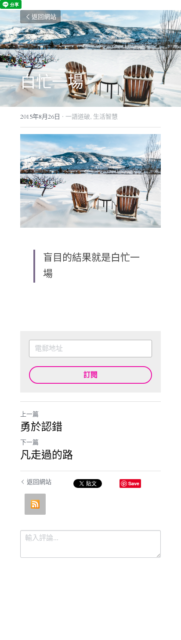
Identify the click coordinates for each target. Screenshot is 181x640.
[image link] (90, 181)
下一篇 (29, 442)
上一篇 (29, 414)
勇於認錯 (41, 426)
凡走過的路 (46, 454)
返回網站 (44, 17)
